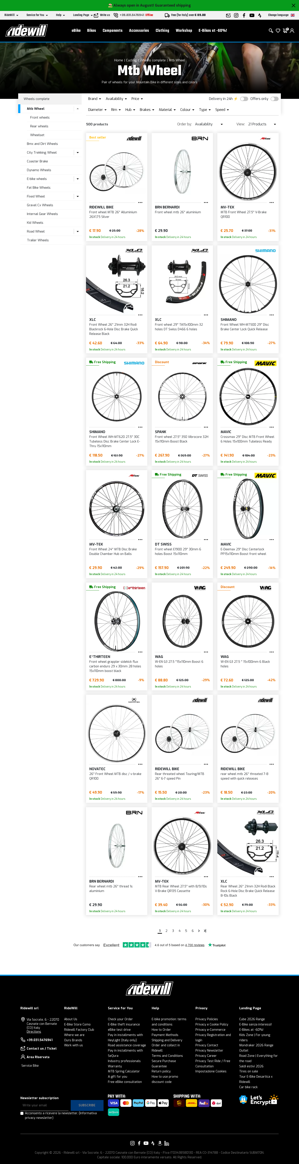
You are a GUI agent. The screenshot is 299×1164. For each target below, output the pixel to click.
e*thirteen (99, 656)
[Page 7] (199, 930)
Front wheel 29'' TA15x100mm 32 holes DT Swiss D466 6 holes (179, 327)
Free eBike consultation (125, 1082)
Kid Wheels (35, 222)
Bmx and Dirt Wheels (42, 144)
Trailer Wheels (38, 240)
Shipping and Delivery (167, 1040)
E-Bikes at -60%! (213, 31)
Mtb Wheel (177, 60)
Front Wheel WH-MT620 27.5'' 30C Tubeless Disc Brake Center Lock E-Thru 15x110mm (114, 441)
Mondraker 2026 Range (256, 1045)
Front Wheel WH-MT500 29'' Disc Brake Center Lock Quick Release (245, 327)
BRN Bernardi (167, 207)
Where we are (74, 1035)
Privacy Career (206, 1056)
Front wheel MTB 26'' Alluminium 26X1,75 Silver (113, 214)
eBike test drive (119, 1030)
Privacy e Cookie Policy (211, 1024)
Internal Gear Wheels (42, 214)
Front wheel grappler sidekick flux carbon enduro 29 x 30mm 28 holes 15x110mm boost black (115, 666)
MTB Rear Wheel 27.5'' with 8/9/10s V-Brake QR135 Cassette (181, 888)
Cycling (131, 60)
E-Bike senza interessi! (255, 1024)
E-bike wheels (37, 179)
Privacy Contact (206, 1045)
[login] (292, 31)
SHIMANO (229, 319)
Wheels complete (153, 60)
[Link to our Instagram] (132, 1143)
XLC (92, 319)
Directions (34, 1032)
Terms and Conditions (167, 1056)
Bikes (91, 31)
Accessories (139, 31)
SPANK (160, 432)
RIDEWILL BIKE (101, 207)
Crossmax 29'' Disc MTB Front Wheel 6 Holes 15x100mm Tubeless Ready (247, 439)
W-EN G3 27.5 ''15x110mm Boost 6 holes (179, 664)
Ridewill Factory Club (79, 1030)
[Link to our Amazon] (159, 1143)
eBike (76, 31)
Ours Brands (73, 1040)
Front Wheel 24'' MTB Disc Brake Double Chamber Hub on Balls (113, 551)
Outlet (243, 1050)
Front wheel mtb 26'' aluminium (178, 212)
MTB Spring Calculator (124, 1071)
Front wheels (40, 117)
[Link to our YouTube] (146, 1143)
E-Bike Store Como (77, 1024)
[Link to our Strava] (153, 1143)
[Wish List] (278, 31)
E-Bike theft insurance (124, 1024)
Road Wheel (36, 231)
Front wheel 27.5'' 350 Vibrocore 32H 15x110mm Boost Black (181, 439)
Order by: (184, 124)
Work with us (73, 1045)
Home (118, 60)
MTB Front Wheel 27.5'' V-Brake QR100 (244, 214)
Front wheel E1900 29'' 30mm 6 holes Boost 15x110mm (178, 551)
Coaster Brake (37, 161)
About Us (70, 1019)
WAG (159, 656)
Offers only (259, 98)
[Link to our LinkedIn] (166, 1143)
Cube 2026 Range (252, 1019)
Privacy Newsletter (209, 1050)
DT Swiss (163, 544)
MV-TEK (227, 207)
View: (240, 124)
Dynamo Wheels (39, 170)
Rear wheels (39, 126)
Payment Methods (165, 1035)
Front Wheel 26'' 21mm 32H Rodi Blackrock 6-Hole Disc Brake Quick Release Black (113, 329)
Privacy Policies (206, 1019)
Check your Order (120, 1019)
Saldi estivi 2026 (251, 1066)
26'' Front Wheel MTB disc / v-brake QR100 (115, 776)
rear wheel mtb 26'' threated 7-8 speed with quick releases (244, 776)
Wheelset (37, 135)
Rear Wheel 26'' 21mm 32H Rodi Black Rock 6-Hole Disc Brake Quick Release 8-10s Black (248, 891)
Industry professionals (124, 1061)
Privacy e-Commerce (210, 1030)
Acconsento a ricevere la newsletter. (61, 1115)
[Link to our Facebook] (139, 1143)
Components (113, 31)
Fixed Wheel (36, 196)
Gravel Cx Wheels (40, 205)
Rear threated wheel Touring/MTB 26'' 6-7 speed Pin (179, 776)
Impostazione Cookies (211, 1071)
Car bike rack (248, 1087)
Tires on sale (248, 1071)
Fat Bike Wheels (39, 187)
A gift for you (117, 1077)
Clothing (162, 31)
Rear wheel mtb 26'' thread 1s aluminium (111, 888)
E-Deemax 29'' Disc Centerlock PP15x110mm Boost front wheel (243, 551)
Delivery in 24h (221, 98)
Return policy (161, 1071)
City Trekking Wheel (42, 152)
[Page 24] (205, 930)
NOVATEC (97, 769)
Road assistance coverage (127, 1045)
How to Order (161, 1030)
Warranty (115, 1066)
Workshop (184, 31)
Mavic (226, 432)
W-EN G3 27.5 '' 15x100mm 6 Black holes (245, 664)
